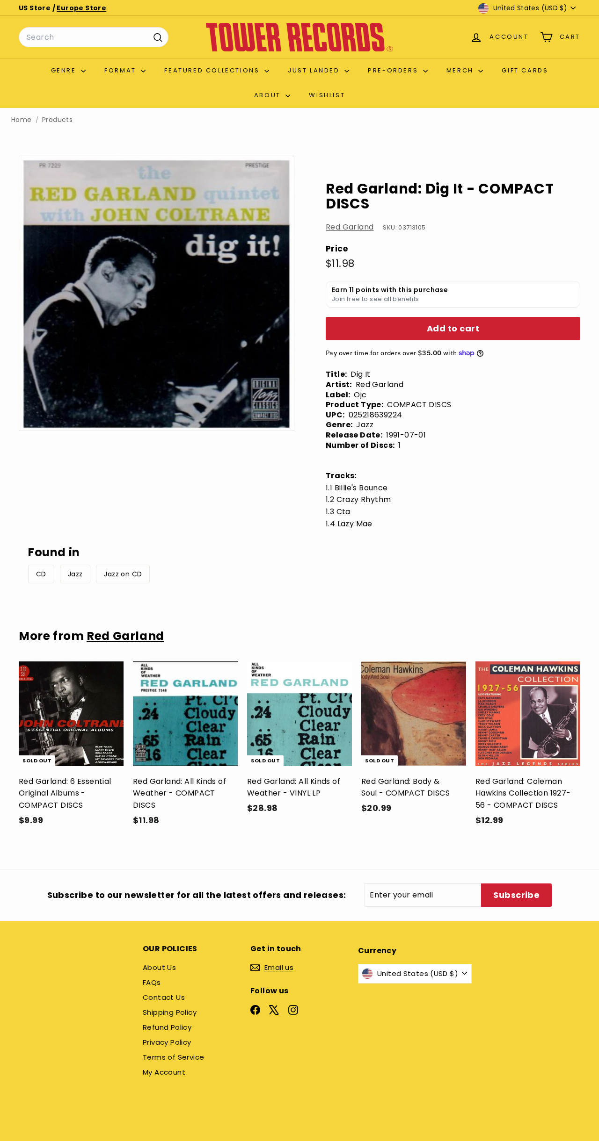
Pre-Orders (394, 70)
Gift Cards (525, 70)
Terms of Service (173, 1057)
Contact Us (164, 997)
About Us (159, 967)
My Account (164, 1072)
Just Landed (315, 70)
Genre (65, 70)
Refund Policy (167, 1027)
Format (121, 70)
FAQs (152, 982)
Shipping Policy (170, 1012)
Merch (461, 70)
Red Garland (349, 227)
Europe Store (81, 8)
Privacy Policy (167, 1042)
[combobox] (93, 37)
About (269, 95)
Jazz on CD (123, 574)
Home (21, 119)
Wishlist (327, 95)
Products (57, 119)
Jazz (75, 574)
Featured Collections (213, 70)
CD (41, 574)
